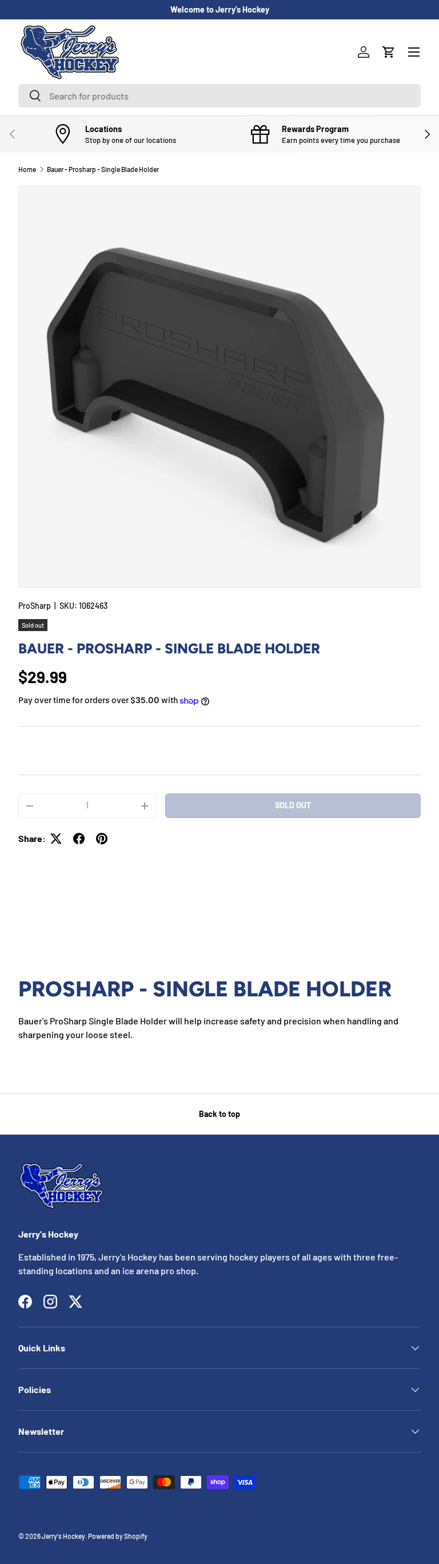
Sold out (293, 805)
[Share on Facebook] (78, 838)
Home (27, 169)
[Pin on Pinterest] (101, 838)
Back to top (219, 1114)
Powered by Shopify (117, 1536)
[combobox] (219, 95)
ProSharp (34, 606)
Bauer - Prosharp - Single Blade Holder (103, 169)
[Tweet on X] (56, 838)
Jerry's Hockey (63, 1536)
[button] (388, 52)
